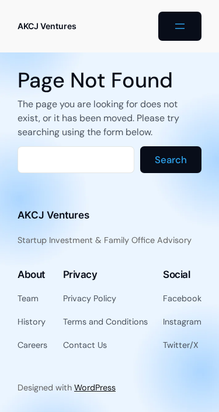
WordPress (95, 387)
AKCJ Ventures (47, 26)
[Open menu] (179, 26)
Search (171, 159)
